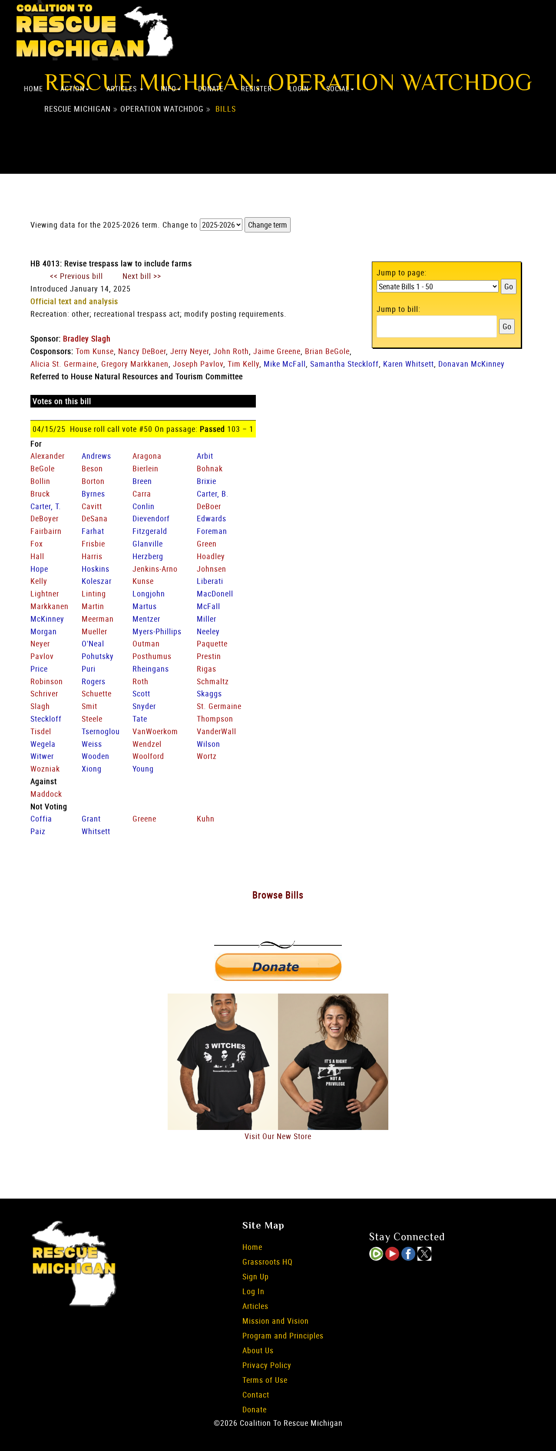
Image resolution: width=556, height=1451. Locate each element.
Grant (91, 818)
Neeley (208, 631)
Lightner (44, 593)
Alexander (47, 456)
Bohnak (210, 468)
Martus (144, 606)
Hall (37, 556)
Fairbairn (46, 531)
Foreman (212, 531)
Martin (93, 606)
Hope (39, 568)
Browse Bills (278, 894)
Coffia (41, 818)
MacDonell (215, 593)
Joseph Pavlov (198, 363)
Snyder (144, 706)
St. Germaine (219, 706)
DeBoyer (44, 518)
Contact (255, 1394)
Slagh (40, 706)
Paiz (38, 831)
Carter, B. (213, 493)
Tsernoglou (101, 731)
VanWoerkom (155, 731)
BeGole (42, 468)
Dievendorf (151, 518)
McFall (208, 606)
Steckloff (46, 718)
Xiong (92, 768)
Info (168, 88)
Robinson (46, 681)
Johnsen (211, 568)
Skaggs (209, 693)
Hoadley (211, 556)
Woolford (148, 756)
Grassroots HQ (267, 1261)
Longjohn (148, 593)
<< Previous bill (76, 276)
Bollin (40, 481)
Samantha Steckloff (344, 363)
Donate (211, 88)
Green (207, 543)
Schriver (44, 693)
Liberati (210, 581)
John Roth (231, 351)
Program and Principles (283, 1335)
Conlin (143, 506)
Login (299, 88)
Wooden (95, 756)
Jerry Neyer (189, 351)
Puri (89, 668)
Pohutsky (98, 656)
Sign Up (255, 1276)
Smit (89, 706)
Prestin (209, 656)
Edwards (211, 518)
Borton (93, 481)
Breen (142, 481)
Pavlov (42, 656)
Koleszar (97, 581)
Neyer (40, 643)
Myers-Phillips (157, 631)
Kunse (143, 581)
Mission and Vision (275, 1320)
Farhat (93, 531)
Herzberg (147, 556)
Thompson (215, 718)
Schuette (97, 693)
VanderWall (216, 731)
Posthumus (152, 656)
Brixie (206, 481)
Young (143, 768)
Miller (206, 618)
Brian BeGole (327, 351)
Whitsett (96, 831)
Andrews (96, 456)
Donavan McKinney (471, 363)
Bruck (40, 493)
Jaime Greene (277, 351)
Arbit (205, 456)
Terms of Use (265, 1380)
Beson (92, 468)
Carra (141, 493)
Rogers (94, 681)
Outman (146, 643)
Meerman (98, 618)
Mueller (94, 631)
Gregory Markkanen (135, 363)
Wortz (207, 756)
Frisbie (93, 543)
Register (256, 88)
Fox (36, 543)
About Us (258, 1350)
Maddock (46, 793)
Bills (225, 109)
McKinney (47, 618)
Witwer (42, 756)
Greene (144, 818)
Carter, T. (45, 506)
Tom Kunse (95, 351)
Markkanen (49, 606)
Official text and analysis (74, 301)
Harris (92, 556)
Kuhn (206, 818)
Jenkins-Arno (155, 568)
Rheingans (150, 668)
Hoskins (95, 568)
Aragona (147, 456)
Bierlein (145, 468)
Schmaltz (213, 681)
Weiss (92, 744)
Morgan (43, 631)
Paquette (212, 643)
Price (39, 668)
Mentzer (146, 618)
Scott (141, 693)
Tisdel (40, 731)
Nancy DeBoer (142, 351)
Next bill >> (141, 276)
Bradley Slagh (87, 338)
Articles (122, 88)
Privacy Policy (266, 1365)
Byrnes (93, 493)
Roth (140, 681)
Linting (94, 593)
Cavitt (92, 506)
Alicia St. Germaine (63, 363)
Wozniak (45, 768)
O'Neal (93, 643)
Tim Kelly (243, 363)
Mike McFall (285, 363)
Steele (92, 718)
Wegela (43, 744)
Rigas (206, 668)
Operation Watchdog (162, 109)
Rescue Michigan (77, 109)
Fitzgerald (149, 531)
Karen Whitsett (408, 363)
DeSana (95, 518)
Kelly (38, 581)
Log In (253, 1291)
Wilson (208, 744)
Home (33, 88)
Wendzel (147, 744)
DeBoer (209, 506)
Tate (139, 718)
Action (72, 88)
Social (338, 88)
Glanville (147, 543)
